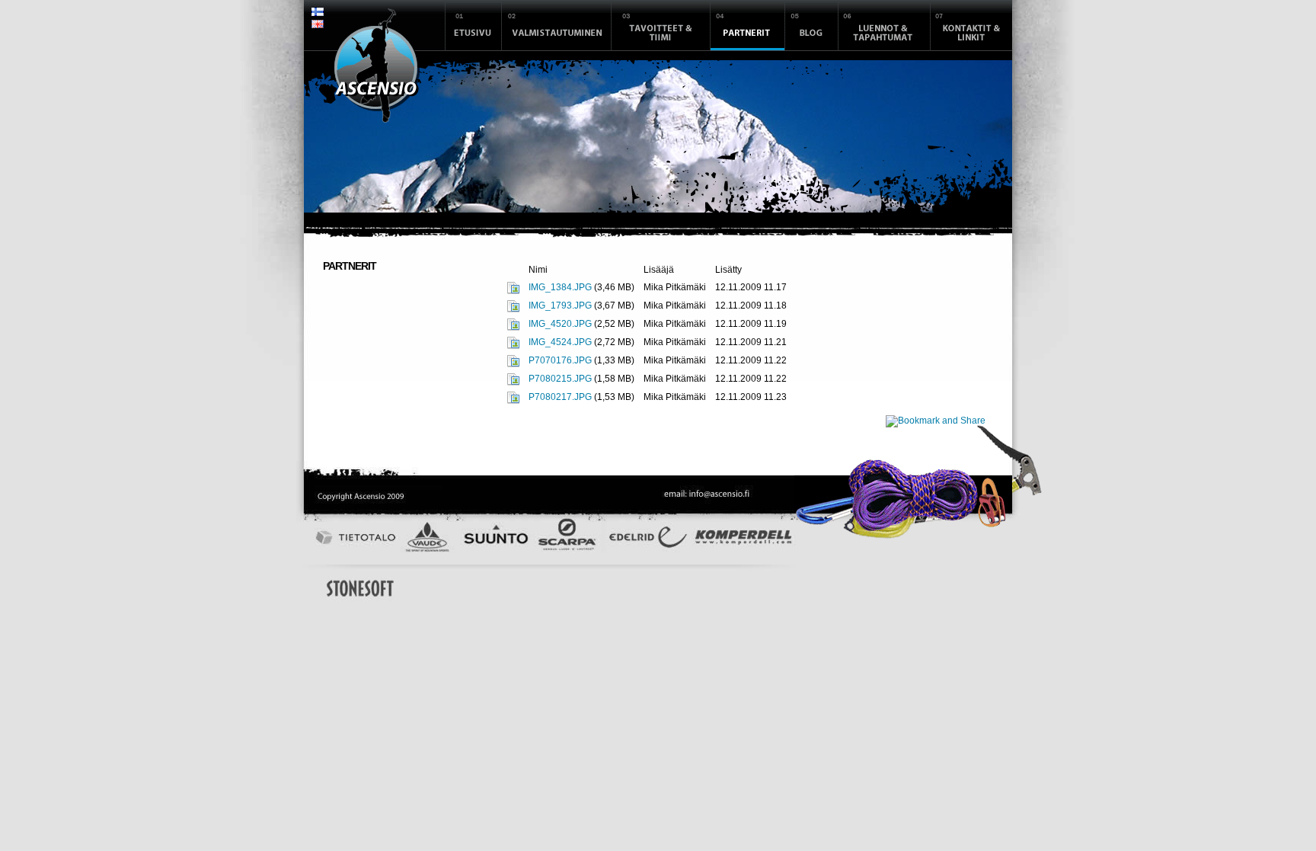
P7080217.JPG (560, 397)
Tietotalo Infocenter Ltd (353, 537)
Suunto (499, 537)
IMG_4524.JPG (560, 342)
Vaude (426, 537)
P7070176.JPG (560, 360)
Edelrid (648, 541)
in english (317, 26)
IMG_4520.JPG (560, 323)
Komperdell (743, 541)
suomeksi (317, 14)
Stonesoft (360, 588)
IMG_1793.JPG (560, 305)
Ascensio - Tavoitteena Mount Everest (377, 65)
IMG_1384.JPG (560, 287)
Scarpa (568, 537)
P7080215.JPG (560, 378)
